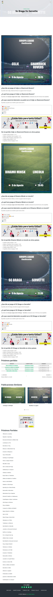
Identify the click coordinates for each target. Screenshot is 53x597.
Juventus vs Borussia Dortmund (10, 529)
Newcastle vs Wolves (7, 555)
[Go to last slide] (3, 398)
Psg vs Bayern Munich (7, 544)
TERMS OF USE (26, 590)
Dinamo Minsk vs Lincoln (6, 376)
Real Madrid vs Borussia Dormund (10, 541)
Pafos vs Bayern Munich (8, 460)
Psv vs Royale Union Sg (8, 535)
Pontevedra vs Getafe (7, 573)
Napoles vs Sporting (7, 436)
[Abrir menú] (51, 2)
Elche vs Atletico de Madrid (9, 564)
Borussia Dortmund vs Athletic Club (10, 439)
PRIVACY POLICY (35, 590)
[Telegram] (22, 587)
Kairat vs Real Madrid (7, 481)
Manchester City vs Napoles (9, 493)
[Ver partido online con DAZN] (26, 128)
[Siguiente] (50, 398)
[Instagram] (28, 587)
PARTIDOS (8, 590)
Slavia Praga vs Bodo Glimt (8, 517)
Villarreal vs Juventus (7, 433)
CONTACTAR (44, 590)
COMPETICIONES (17, 590)
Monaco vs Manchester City (9, 448)
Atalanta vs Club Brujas (8, 484)
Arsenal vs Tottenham (7, 552)
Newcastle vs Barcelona (8, 490)
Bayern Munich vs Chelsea (8, 511)
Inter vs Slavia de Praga (8, 466)
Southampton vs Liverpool (8, 579)
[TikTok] (31, 587)
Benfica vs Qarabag (7, 532)
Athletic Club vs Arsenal (8, 538)
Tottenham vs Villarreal (8, 523)
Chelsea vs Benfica (7, 472)
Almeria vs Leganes (7, 570)
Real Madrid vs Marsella (8, 526)
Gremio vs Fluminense (47, 376)
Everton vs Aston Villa (7, 561)
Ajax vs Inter (5, 514)
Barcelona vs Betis (7, 567)
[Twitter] (24, 587)
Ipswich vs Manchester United (9, 576)
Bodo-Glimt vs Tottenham (8, 475)
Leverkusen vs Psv (7, 442)
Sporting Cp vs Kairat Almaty (9, 487)
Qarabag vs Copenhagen (8, 457)
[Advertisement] (26, 26)
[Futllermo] (2, 2)
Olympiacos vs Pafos (7, 520)
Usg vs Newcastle (7, 454)
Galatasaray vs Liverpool (8, 469)
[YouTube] (26, 587)
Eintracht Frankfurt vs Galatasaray (10, 496)
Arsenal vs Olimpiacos (7, 451)
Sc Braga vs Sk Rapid (8, 405)
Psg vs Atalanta (6, 505)
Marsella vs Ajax (6, 463)
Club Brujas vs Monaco (8, 502)
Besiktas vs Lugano (33, 405)
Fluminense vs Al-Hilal (7, 550)
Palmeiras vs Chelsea (7, 547)
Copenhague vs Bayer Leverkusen (10, 499)
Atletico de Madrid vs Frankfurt (9, 478)
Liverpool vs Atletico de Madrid (9, 508)
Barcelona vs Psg (6, 445)
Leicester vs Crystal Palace (8, 558)
